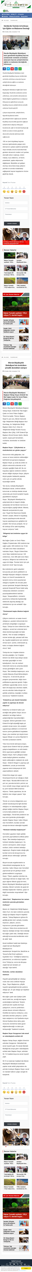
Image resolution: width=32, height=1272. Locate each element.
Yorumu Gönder (12, 223)
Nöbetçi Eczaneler (14, 16)
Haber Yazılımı (19, 1262)
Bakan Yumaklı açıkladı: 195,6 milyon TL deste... (9, 262)
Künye (3, 1265)
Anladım (26, 1268)
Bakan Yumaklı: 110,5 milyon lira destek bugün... (9, 287)
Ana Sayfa (6, 20)
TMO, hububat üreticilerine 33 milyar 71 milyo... (22, 287)
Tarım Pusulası (11, 182)
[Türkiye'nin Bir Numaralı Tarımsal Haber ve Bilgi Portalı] (5, 11)
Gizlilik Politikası (10, 1265)
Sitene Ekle (27, 1265)
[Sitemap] (25, 1264)
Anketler (5, 16)
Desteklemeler (13, 20)
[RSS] (21, 1264)
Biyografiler (24, 16)
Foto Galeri (6, 14)
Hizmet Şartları (19, 1265)
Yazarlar (21, 14)
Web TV (14, 14)
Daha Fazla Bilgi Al (22, 1270)
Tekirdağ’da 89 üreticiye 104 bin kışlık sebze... (9, 274)
